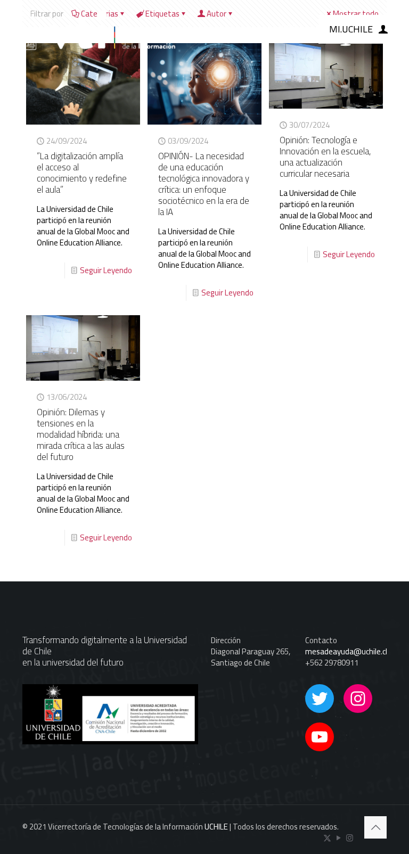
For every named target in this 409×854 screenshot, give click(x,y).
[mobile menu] (288, 29)
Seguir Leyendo (106, 270)
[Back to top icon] (375, 827)
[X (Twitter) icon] (327, 837)
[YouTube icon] (338, 837)
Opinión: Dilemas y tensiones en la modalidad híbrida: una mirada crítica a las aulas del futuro (81, 434)
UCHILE (216, 826)
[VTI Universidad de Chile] (94, 29)
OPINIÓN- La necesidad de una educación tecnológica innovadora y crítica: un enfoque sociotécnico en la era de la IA (203, 183)
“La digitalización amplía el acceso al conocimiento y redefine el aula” (82, 172)
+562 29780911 (331, 662)
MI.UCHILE (351, 29)
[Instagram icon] (350, 837)
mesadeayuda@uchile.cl (346, 651)
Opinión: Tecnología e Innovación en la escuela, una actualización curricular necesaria (325, 157)
